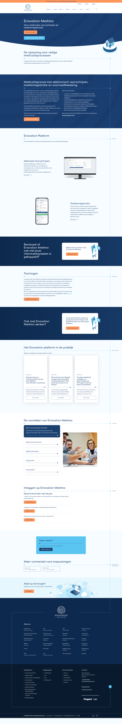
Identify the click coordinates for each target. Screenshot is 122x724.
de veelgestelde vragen (68, 115)
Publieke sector (47, 680)
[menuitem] (48, 9)
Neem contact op (46, 549)
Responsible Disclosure (69, 715)
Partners (55, 9)
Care (45, 675)
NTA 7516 (66, 682)
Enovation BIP (67, 677)
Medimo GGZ (29, 511)
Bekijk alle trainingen (31, 299)
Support (67, 9)
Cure (45, 677)
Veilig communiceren (29, 687)
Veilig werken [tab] (30, 460)
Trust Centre (49, 715)
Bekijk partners (72, 254)
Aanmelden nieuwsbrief (87, 689)
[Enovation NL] (61, 611)
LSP (35, 168)
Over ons (74, 9)
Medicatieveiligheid (29, 698)
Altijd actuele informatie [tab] (33, 442)
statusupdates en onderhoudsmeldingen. (67, 1)
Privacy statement (58, 715)
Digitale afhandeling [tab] (32, 451)
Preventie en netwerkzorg (31, 684)
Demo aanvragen (30, 32)
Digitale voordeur (29, 675)
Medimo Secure (30, 502)
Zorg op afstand (28, 680)
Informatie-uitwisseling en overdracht (31, 694)
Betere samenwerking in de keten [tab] (36, 428)
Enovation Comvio (68, 680)
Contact (81, 9)
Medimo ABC (29, 519)
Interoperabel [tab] (30, 470)
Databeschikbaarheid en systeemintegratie (30, 690)
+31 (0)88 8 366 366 (86, 679)
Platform (48, 9)
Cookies (78, 715)
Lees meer (26, 174)
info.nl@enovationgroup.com (88, 681)
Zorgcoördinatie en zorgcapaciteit (32, 677)
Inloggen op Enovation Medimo (34, 37)
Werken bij (80, 4)
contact (69, 293)
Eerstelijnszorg (47, 673)
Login (87, 4)
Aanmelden (29, 591)
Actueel (60, 9)
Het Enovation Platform (30, 673)
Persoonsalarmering (29, 682)
